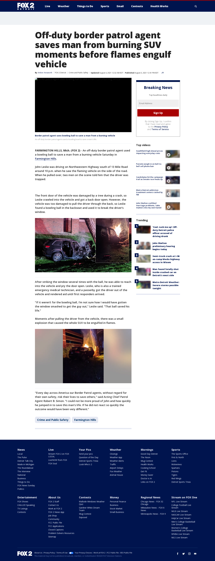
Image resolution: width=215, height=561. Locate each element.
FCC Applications (56, 526)
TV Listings (22, 508)
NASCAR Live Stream (181, 514)
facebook (177, 553)
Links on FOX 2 (148, 482)
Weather (115, 449)
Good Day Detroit (149, 453)
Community (53, 519)
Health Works (147, 464)
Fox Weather (116, 471)
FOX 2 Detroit (60, 72)
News (21, 449)
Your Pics (85, 449)
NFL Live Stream (179, 501)
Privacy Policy (161, 126)
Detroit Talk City (25, 460)
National (21, 474)
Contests (21, 512)
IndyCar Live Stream (180, 518)
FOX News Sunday (26, 485)
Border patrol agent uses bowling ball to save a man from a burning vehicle (75, 135)
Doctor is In (146, 478)
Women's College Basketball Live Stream (182, 529)
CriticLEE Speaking (26, 505)
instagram (189, 553)
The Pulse (22, 457)
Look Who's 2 (85, 464)
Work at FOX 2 (55, 508)
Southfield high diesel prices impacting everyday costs (149, 152)
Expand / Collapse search (196, 6)
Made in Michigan (25, 464)
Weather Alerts (117, 460)
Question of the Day (88, 457)
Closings (114, 453)
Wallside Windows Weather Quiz (92, 503)
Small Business (117, 512)
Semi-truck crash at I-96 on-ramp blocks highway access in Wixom (166, 259)
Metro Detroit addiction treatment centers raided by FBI (149, 192)
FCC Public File (55, 522)
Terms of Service (160, 129)
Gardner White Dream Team (89, 509)
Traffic (113, 464)
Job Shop (52, 515)
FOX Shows (22, 501)
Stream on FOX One (184, 497)
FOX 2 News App (56, 512)
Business (21, 478)
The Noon (145, 457)
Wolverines (176, 464)
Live (51, 449)
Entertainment (27, 497)
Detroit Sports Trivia (88, 460)
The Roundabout (25, 467)
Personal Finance (118, 501)
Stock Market (116, 508)
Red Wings (176, 478)
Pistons (174, 471)
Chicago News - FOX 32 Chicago (152, 503)
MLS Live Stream (179, 537)
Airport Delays (116, 467)
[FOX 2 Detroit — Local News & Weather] (27, 6)
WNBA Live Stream (180, 534)
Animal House (116, 474)
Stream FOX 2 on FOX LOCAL (58, 455)
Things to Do (23, 482)
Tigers (174, 474)
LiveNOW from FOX (57, 460)
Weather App (116, 457)
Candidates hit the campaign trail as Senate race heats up (149, 178)
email (195, 553)
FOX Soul (52, 463)
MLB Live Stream (179, 511)
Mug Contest (147, 460)
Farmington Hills (45, 158)
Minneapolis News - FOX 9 (153, 513)
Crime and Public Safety (78, 72)
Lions (174, 460)
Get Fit (144, 471)
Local (20, 453)
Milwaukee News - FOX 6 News (152, 509)
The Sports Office (179, 453)
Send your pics (86, 453)
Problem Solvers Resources (61, 533)
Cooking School (148, 467)
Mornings (147, 449)
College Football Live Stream (181, 506)
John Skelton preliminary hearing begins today (164, 246)
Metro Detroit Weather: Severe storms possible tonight (166, 285)
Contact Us (53, 505)
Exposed (83, 517)
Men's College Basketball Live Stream (183, 523)
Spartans (175, 467)
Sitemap (52, 536)
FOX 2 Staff (53, 501)
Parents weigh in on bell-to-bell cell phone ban (149, 165)
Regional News (150, 497)
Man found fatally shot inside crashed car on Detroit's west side (166, 272)
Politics (20, 489)
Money (114, 497)
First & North (177, 457)
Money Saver (147, 474)
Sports (175, 449)
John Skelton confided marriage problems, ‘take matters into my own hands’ (149, 205)
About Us (54, 497)
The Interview (23, 471)
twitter (183, 553)
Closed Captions (56, 529)
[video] (172, 154)
